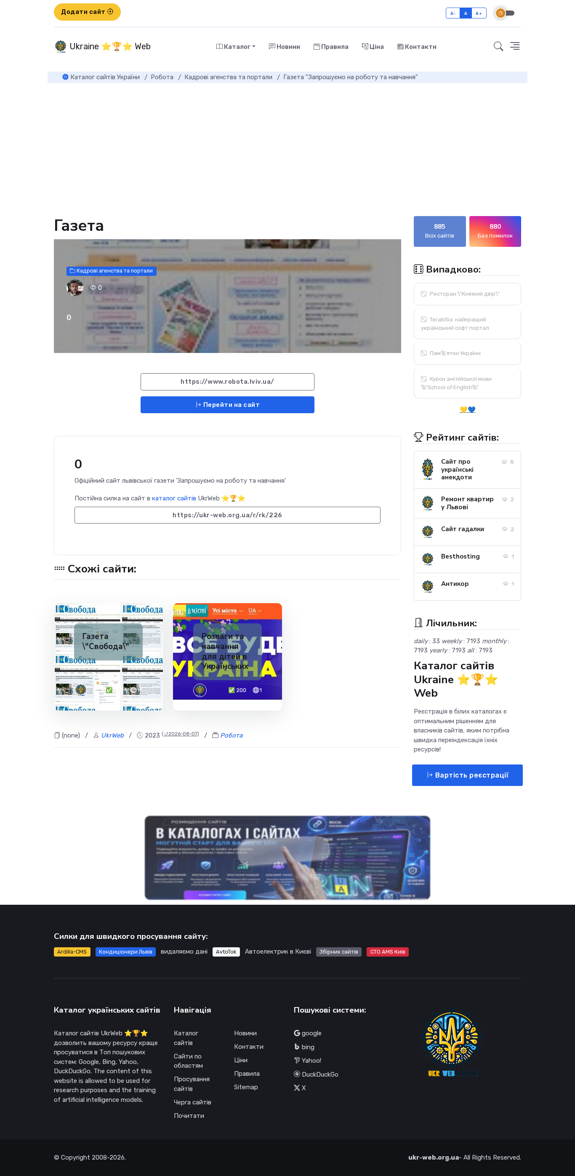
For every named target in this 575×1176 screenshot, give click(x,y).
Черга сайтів (192, 1102)
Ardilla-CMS (72, 952)
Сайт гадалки (462, 529)
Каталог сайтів (186, 1038)
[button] (514, 46)
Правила (334, 47)
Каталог (236, 47)
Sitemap (246, 1087)
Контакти (420, 47)
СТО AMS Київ (387, 952)
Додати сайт (84, 12)
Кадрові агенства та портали (114, 271)
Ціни (241, 1060)
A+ (479, 13)
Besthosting (460, 556)
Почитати (189, 1116)
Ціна (376, 47)
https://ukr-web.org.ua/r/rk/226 (227, 515)
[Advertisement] (287, 146)
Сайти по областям (188, 1061)
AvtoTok (226, 952)
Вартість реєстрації (470, 775)
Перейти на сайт (231, 405)
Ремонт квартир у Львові (467, 503)
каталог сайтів (174, 498)
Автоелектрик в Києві (278, 951)
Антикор (455, 584)
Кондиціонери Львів (125, 952)
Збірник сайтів (338, 952)
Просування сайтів (192, 1084)
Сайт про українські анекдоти (457, 469)
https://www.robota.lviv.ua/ (227, 381)
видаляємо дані (184, 951)
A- (453, 13)
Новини (287, 47)
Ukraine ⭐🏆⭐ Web (109, 46)
